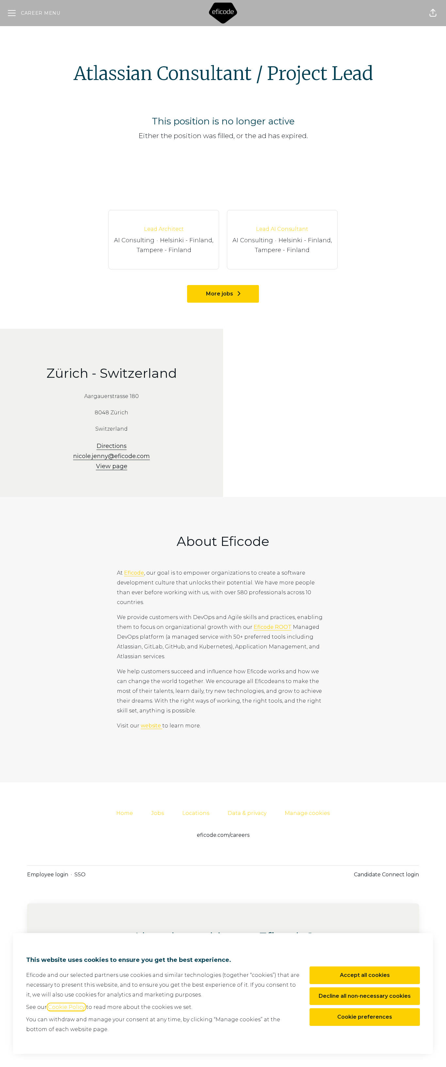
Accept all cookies (365, 975)
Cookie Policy (66, 1007)
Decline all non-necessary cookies (365, 996)
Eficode (134, 573)
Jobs (157, 813)
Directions (112, 446)
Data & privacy (247, 813)
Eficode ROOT (273, 627)
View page (111, 466)
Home (124, 813)
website (151, 726)
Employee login (47, 874)
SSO (80, 874)
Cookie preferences (364, 1017)
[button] (433, 13)
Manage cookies (307, 813)
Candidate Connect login (386, 874)
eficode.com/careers (223, 835)
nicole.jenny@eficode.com (111, 456)
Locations (195, 813)
